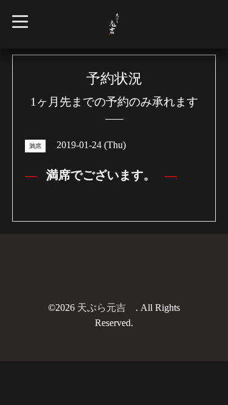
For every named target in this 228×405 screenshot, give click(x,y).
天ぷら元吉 (106, 307)
